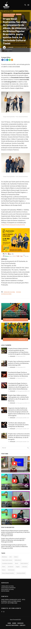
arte (10, 556)
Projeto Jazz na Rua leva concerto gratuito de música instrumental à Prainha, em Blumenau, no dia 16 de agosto (19, 436)
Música (3, 570)
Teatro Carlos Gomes (7, 560)
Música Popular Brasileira (8, 573)
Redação (10, 47)
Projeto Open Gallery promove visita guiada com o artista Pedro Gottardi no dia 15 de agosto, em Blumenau (18, 398)
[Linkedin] (7, 60)
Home (9, 623)
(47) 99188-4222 (12, 603)
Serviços (20, 623)
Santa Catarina (24, 563)
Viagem (18, 566)
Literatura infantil (21, 573)
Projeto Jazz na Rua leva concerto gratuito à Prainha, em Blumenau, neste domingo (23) (19, 363)
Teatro (3, 566)
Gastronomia (11, 570)
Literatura (24, 566)
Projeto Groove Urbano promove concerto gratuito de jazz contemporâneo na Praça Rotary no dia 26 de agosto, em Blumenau (19, 351)
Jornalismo (10, 566)
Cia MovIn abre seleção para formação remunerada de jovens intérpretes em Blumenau (18, 424)
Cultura (16, 556)
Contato (22, 625)
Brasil (16, 563)
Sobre (14, 623)
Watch (14, 463)
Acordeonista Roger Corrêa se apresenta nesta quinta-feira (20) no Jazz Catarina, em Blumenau (18, 374)
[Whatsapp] (10, 60)
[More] (12, 60)
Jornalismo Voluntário (7, 563)
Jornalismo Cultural (9, 14)
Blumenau (4, 556)
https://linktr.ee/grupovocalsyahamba (13, 225)
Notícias (18, 14)
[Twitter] (5, 60)
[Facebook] (2, 60)
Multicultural (18, 560)
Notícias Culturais (6, 293)
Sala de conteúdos (12, 625)
